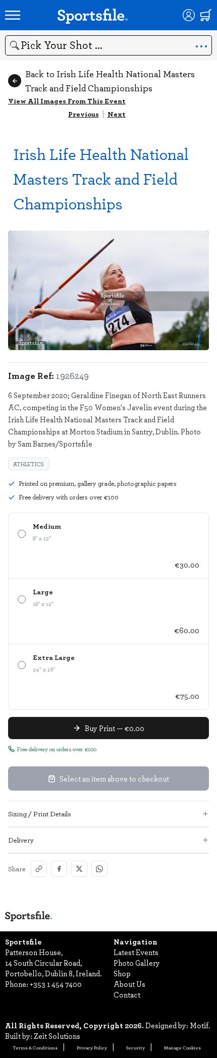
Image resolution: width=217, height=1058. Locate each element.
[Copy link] (39, 869)
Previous (83, 113)
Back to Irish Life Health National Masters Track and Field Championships (110, 81)
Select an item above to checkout (114, 778)
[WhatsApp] (99, 869)
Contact (127, 994)
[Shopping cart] (206, 15)
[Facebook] (59, 869)
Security (135, 1047)
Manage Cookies (182, 1047)
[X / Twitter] (79, 869)
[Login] (189, 15)
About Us (129, 984)
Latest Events (136, 952)
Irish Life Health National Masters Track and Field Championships (101, 178)
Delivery (21, 840)
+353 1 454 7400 (56, 984)
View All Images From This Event (67, 100)
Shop (122, 973)
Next (116, 113)
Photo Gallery (137, 963)
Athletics (28, 464)
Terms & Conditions (35, 1047)
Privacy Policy (92, 1047)
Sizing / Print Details (39, 813)
